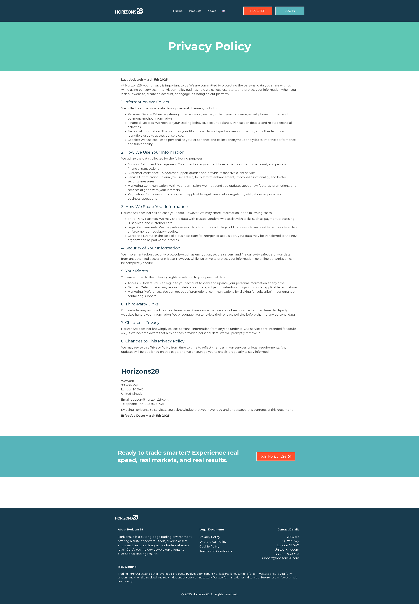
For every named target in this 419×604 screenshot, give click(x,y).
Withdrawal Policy (213, 542)
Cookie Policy (209, 546)
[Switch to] (224, 11)
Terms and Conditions (216, 551)
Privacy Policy (210, 537)
